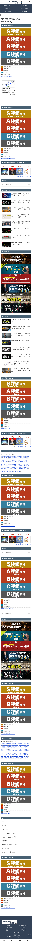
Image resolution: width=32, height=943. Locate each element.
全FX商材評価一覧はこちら (23, 176)
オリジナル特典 (8, 927)
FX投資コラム (8, 930)
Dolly (27, 468)
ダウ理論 (6, 461)
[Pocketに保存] (19, 605)
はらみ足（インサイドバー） (17, 464)
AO (10, 468)
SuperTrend (6, 471)
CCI (24, 468)
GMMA (5, 469)
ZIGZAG (18, 471)
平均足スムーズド (26, 465)
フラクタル (16, 465)
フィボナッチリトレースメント (7, 465)
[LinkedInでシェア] (16, 609)
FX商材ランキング (23, 925)
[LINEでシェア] (26, 605)
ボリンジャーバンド (14, 467)
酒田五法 (9, 458)
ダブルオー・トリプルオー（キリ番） (16, 461)
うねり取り (13, 456)
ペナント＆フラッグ (6, 467)
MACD (14, 469)
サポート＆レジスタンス (16, 458)
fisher (2, 469)
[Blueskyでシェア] (19, 601)
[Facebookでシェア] (5, 605)
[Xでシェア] (5, 601)
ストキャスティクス (20, 460)
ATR (13, 468)
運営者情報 (23, 930)
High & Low (10, 469)
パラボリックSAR (7, 464)
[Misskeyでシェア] (26, 601)
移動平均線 (8, 456)
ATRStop (16, 468)
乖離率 (10, 457)
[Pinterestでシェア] (8, 609)
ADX (8, 468)
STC (2, 471)
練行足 (5, 468)
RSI (27, 469)
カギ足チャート (15, 457)
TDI (10, 471)
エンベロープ (5, 457)
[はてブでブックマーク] (12, 605)
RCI (25, 469)
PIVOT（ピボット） (20, 469)
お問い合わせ (16, 932)
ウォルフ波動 (19, 456)
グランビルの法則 (22, 457)
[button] (29, 185)
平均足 (20, 465)
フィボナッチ (26, 464)
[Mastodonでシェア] (12, 601)
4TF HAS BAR (23, 471)
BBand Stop (21, 468)
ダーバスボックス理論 (12, 750)
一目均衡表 (3, 456)
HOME (8, 925)
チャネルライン (20, 750)
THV (12, 471)
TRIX (15, 471)
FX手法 (23, 927)
